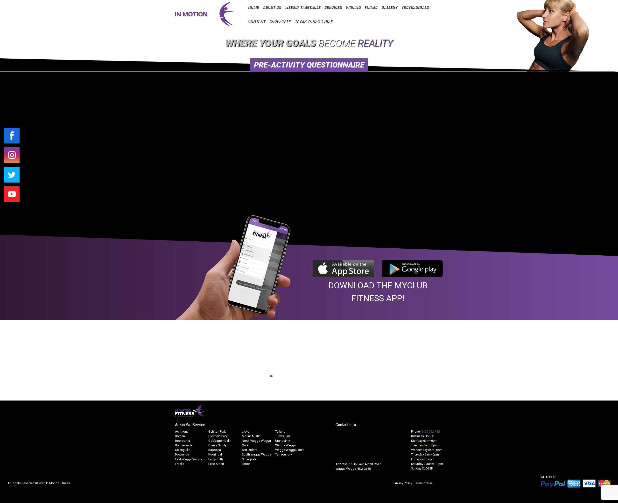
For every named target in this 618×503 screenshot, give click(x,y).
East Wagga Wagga (188, 459)
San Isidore (249, 450)
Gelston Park (217, 431)
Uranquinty (282, 440)
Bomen (180, 436)
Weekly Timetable (302, 7)
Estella (179, 464)
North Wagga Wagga (256, 440)
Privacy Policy (403, 483)
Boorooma (182, 440)
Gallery (389, 7)
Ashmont (181, 431)
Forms (370, 7)
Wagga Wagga (285, 445)
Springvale (249, 459)
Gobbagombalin (219, 440)
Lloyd (246, 431)
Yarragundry (283, 454)
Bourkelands (183, 445)
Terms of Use (423, 483)
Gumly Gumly (217, 445)
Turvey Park (282, 436)
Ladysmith (215, 459)
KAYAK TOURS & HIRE (313, 21)
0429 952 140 (430, 431)
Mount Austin (251, 436)
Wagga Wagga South (289, 450)
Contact (256, 21)
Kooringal (215, 454)
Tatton (246, 464)
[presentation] (169, 359)
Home (253, 7)
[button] (260, 376)
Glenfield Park (217, 436)
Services (333, 7)
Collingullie (182, 450)
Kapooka (214, 450)
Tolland (280, 431)
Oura (245, 445)
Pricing (352, 7)
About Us (271, 7)
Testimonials (414, 7)
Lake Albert (216, 464)
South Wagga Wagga (256, 454)
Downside (182, 454)
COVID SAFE (279, 21)
